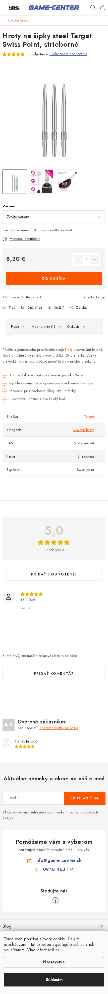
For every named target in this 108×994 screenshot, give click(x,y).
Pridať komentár (54, 673)
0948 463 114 (58, 869)
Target (100, 297)
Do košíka (54, 278)
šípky (69, 349)
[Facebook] (55, 900)
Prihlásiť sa (84, 798)
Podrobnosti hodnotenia (68, 53)
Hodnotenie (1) (43, 326)
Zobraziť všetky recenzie (58, 727)
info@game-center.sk (58, 860)
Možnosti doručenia (25, 238)
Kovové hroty (83, 429)
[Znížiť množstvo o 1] (78, 259)
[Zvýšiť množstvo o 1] (94, 259)
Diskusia (73, 326)
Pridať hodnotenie (54, 574)
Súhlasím (54, 979)
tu (57, 950)
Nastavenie (54, 962)
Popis (15, 326)
